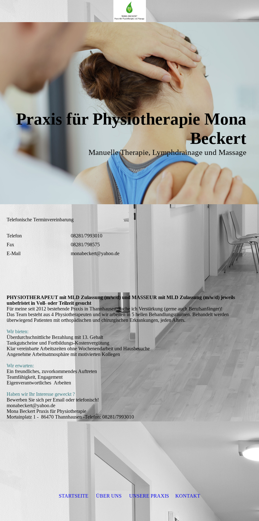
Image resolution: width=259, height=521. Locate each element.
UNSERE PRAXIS (149, 496)
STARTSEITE (73, 496)
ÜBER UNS (109, 496)
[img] (129, 11)
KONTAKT (187, 496)
